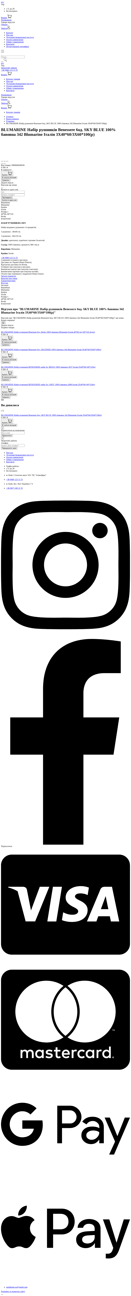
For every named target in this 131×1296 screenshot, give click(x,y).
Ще (3, 323)
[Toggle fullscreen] (5, 161)
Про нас (9, 35)
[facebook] (65, 844)
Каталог (9, 33)
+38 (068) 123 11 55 (9, 70)
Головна (9, 116)
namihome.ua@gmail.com (16, 1287)
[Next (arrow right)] (5, 163)
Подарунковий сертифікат (17, 46)
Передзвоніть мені (9, 448)
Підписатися (6, 846)
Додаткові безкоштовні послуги (20, 37)
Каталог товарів (13, 79)
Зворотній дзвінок (9, 68)
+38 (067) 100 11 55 (14, 488)
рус (2, 2)
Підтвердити (7, 197)
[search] (2, 61)
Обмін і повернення (15, 42)
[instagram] (65, 638)
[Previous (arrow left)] (2, 163)
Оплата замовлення (14, 40)
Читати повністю (8, 276)
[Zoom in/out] (7, 161)
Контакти (10, 44)
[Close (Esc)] (2, 161)
